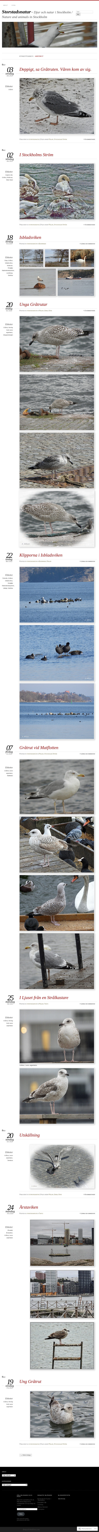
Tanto (46, 1004)
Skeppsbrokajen (8, 335)
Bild (3, 65)
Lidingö (5, 588)
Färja (5, 260)
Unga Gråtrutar (33, 304)
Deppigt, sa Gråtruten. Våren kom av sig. (55, 69)
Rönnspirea (40, 1509)
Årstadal (10, 1230)
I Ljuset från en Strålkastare (43, 997)
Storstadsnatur (16, 11)
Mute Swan (9, 180)
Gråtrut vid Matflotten (38, 747)
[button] (62, 1166)
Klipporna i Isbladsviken (40, 555)
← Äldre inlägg (26, 1455)
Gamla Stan (48, 310)
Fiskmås (4, 578)
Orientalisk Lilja (41, 1502)
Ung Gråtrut (30, 1381)
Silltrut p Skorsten (42, 1507)
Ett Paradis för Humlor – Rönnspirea (44, 1499)
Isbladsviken (30, 237)
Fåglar (51, 139)
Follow (21, 1514)
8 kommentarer (90, 1194)
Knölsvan (9, 177)
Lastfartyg (9, 273)
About (5, 5)
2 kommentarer (90, 310)
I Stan (13, 5)
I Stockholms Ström (36, 154)
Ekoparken (42, 244)
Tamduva (10, 1160)
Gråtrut (11, 89)
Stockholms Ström (60, 139)
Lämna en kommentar (88, 244)
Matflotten (10, 775)
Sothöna (10, 275)
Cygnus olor (8, 175)
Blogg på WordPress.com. (31, 1529)
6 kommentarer (90, 139)
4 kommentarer (90, 225)
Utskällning (29, 1135)
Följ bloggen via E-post (25, 1496)
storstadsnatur (34, 139)
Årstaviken (28, 1207)
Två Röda (40, 1504)
